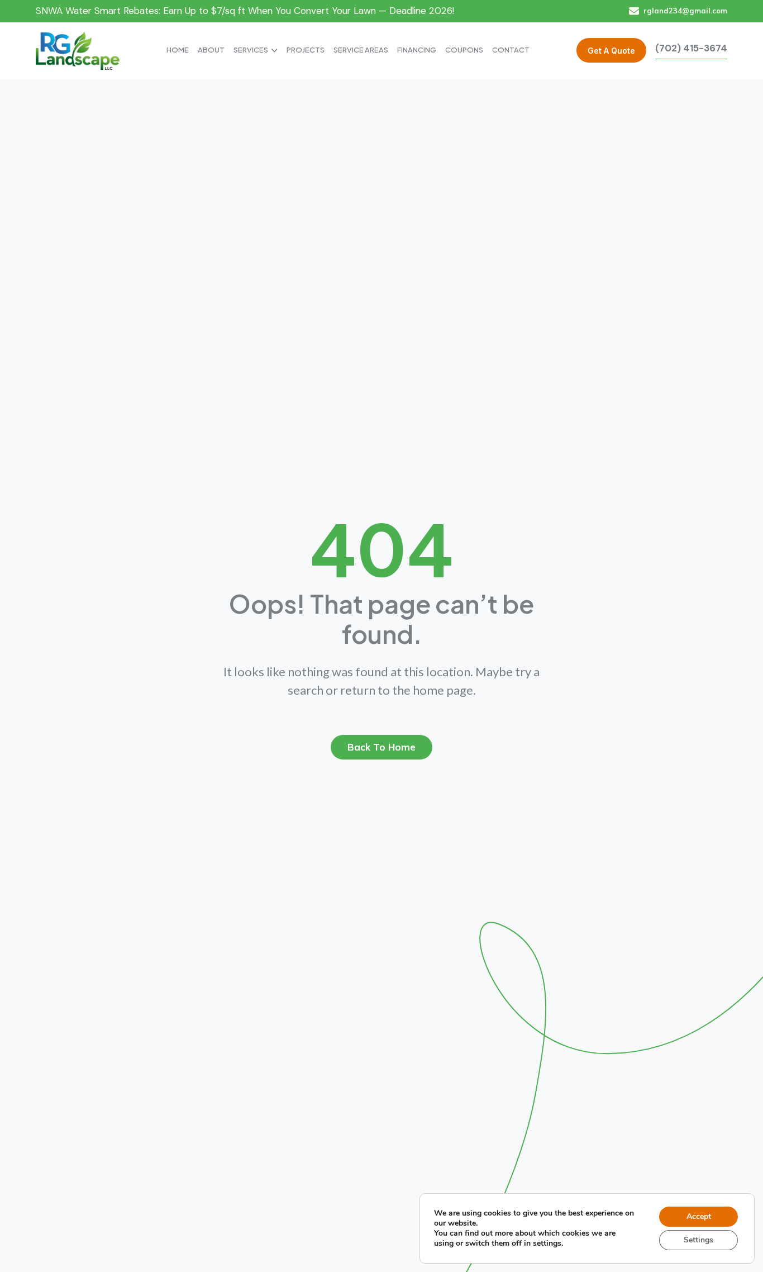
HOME (177, 49)
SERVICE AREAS (360, 49)
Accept (698, 1216)
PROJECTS (306, 49)
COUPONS (464, 49)
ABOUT (211, 49)
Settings (698, 1240)
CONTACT (511, 49)
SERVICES (250, 49)
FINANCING (416, 49)
